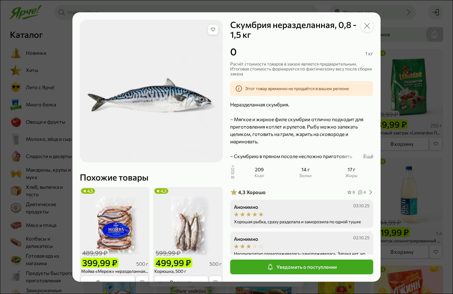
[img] (213, 29)
